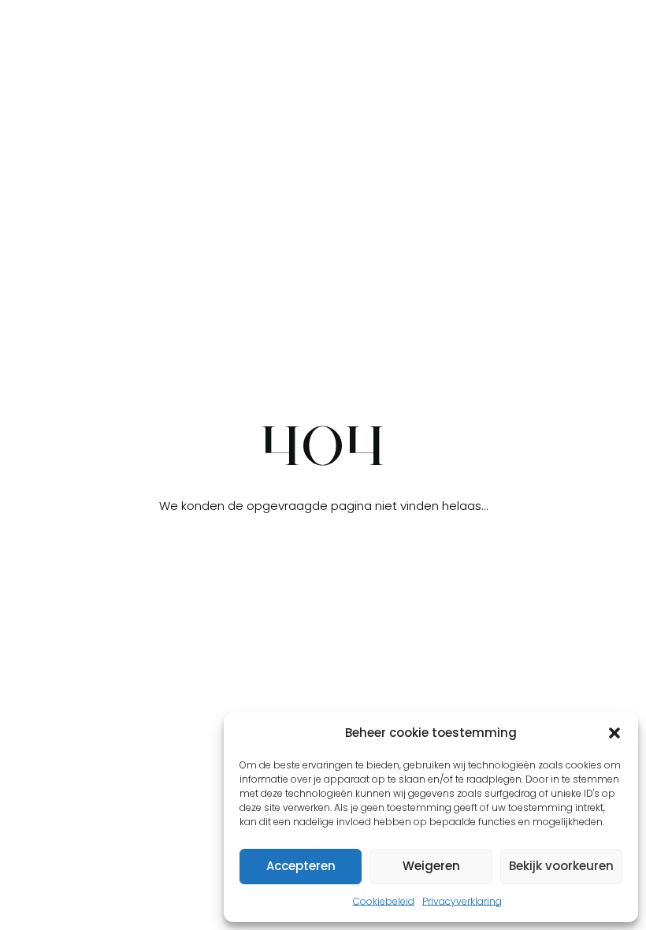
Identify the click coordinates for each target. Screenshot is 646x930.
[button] (614, 733)
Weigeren (431, 865)
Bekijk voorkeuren (561, 865)
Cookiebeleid (383, 901)
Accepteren (301, 865)
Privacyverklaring (462, 901)
